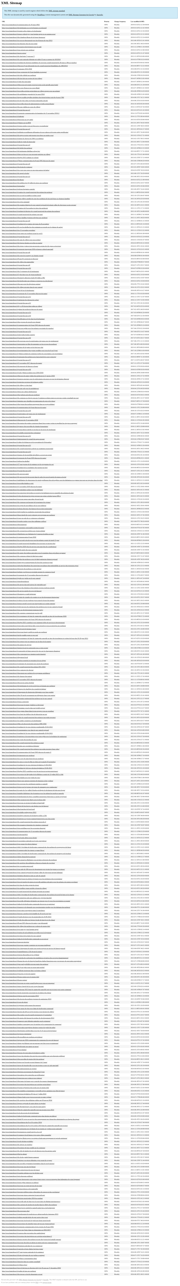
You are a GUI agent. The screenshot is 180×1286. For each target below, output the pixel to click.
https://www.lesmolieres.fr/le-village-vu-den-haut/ (17, 385)
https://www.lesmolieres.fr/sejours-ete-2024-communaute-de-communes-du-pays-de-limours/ (30, 1040)
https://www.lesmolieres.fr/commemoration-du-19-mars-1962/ (21, 24)
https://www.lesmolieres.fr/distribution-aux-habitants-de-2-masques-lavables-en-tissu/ (28, 534)
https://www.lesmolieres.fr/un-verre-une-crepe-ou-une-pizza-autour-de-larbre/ (25, 170)
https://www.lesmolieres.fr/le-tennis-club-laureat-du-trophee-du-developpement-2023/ (28, 1018)
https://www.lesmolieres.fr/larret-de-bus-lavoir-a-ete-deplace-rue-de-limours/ (25, 806)
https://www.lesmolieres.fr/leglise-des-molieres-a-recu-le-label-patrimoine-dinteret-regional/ (30, 559)
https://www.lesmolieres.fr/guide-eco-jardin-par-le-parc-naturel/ (21, 578)
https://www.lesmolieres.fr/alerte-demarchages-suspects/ (19, 856)
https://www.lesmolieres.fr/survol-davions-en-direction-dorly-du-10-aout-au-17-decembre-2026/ (31, 1268)
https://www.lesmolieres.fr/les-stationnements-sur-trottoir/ (19, 1068)
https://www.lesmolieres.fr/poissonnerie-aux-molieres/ (18, 755)
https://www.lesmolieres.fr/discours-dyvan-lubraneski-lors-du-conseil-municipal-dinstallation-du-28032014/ (35, 66)
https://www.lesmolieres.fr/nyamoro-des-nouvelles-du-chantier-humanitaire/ (25, 426)
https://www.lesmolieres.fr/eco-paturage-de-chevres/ (17, 670)
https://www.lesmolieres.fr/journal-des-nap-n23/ (16, 452)
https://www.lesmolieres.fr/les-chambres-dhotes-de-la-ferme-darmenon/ (23, 37)
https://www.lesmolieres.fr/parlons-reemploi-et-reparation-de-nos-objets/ (24, 660)
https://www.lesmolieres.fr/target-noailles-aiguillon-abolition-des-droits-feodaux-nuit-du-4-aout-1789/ (33, 97)
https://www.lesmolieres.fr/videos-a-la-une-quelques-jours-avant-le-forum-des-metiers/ (28, 600)
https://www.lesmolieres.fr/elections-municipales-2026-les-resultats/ (22, 1198)
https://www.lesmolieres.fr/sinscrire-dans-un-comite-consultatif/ (21, 1261)
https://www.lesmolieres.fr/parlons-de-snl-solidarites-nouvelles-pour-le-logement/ (26, 932)
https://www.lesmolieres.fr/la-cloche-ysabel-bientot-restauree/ (20, 1157)
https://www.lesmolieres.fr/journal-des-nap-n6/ (16, 221)
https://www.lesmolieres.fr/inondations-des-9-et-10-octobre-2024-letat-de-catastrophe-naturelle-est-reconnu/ (35, 1125)
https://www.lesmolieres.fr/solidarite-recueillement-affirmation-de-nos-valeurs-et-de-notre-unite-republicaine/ (35, 132)
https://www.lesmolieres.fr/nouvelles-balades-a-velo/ (18, 483)
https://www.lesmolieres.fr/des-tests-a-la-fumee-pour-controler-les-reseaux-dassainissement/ (29, 1081)
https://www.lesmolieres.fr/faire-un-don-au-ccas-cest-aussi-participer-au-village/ (26, 154)
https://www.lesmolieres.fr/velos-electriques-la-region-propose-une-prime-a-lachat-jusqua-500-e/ (31, 496)
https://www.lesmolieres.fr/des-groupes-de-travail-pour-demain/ (21, 322)
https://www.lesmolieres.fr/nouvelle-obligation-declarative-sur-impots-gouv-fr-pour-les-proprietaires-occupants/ (36, 901)
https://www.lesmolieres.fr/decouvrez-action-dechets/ (18, 682)
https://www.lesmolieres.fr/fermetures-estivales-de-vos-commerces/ (22, 1246)
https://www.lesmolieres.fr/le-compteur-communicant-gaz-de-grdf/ (22, 613)
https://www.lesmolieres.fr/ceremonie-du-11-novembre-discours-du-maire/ (24, 293)
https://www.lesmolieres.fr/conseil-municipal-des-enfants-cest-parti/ (22, 214)
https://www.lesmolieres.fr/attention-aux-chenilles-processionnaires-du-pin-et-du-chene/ (28, 401)
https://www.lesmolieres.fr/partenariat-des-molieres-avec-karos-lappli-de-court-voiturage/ (29, 357)
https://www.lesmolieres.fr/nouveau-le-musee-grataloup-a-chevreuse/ (23, 705)
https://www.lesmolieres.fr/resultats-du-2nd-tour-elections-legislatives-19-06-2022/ (27, 768)
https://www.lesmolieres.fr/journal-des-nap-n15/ (16, 331)
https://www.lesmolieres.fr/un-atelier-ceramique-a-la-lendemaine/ (21, 720)
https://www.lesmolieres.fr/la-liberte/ (13, 179)
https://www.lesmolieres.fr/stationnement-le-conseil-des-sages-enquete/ (23, 439)
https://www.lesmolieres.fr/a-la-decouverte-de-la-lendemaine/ (20, 1113)
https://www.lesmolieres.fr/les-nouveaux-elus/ (16, 1211)
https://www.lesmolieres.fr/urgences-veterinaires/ (16, 1034)
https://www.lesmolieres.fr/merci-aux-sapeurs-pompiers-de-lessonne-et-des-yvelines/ (27, 781)
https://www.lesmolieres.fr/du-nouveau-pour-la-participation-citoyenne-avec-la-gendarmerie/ (30, 341)
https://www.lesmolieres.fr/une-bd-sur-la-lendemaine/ (18, 290)
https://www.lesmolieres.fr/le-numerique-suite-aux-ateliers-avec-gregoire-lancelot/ (27, 898)
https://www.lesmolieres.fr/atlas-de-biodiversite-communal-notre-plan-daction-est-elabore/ (29, 1116)
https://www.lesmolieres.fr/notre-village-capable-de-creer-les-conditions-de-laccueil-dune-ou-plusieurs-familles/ (36, 198)
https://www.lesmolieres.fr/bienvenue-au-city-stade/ (17, 119)
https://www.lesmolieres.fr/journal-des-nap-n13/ (16, 312)
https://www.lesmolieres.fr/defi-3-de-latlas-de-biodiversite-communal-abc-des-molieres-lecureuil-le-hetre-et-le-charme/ (38, 894)
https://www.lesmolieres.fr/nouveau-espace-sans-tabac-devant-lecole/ (23, 499)
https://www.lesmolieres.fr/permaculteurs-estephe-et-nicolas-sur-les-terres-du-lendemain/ (29, 429)
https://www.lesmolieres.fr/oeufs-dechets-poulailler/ (17, 1141)
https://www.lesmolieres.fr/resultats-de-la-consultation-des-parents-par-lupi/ (25, 467)
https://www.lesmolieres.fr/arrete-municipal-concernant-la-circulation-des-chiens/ (26, 992)
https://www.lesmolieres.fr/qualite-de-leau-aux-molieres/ (19, 1271)
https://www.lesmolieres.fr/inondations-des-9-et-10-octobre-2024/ (22, 1122)
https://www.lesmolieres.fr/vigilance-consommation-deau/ (19, 1258)
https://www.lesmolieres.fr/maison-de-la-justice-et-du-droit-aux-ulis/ (22, 347)
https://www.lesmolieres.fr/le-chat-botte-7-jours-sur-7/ (18, 56)
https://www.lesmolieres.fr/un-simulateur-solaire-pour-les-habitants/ (22, 489)
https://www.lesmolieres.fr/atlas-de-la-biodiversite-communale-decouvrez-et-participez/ (28, 904)
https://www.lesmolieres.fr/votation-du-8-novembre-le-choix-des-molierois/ (25, 208)
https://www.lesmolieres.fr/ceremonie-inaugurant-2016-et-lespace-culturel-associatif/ (27, 249)
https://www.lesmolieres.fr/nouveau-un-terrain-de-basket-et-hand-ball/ (23, 803)
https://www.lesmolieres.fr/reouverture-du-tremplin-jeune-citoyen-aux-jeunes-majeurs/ (28, 1223)
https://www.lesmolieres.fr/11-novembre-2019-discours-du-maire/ (22, 486)
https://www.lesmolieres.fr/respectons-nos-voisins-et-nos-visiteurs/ (22, 1078)
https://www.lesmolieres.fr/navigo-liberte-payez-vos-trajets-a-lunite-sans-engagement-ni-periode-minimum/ (34, 1138)
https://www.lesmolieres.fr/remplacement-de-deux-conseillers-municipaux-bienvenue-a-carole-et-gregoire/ (34, 796)
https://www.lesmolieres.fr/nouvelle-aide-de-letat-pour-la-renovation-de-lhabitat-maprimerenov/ (31, 1201)
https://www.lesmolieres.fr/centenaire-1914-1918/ (17, 69)
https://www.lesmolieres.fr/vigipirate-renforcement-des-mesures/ (21, 1005)
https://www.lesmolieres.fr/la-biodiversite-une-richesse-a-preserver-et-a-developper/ (27, 281)
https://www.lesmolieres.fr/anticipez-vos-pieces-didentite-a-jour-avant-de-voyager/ (27, 1160)
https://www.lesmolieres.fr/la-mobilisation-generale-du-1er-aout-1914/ (23, 94)
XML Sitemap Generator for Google (81, 15)
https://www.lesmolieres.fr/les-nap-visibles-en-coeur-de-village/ (21, 107)
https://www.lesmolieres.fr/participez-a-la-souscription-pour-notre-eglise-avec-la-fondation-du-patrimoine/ (34, 736)
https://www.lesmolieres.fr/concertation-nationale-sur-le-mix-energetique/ (24, 841)
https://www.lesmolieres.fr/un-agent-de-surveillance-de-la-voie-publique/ (24, 505)
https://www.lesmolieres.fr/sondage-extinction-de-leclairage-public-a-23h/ (24, 815)
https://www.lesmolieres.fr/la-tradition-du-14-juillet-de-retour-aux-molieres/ (25, 183)
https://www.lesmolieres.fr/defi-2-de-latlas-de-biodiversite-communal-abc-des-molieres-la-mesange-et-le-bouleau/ (36, 853)
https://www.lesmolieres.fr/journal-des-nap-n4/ (16, 164)
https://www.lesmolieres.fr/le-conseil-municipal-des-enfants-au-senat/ (23, 743)
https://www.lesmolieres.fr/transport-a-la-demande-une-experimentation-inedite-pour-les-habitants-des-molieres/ (36, 907)
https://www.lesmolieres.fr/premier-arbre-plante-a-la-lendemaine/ (21, 31)
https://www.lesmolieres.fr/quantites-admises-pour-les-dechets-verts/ (22, 1173)
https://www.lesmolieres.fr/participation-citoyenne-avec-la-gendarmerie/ (24, 414)
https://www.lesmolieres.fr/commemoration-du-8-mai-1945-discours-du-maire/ (26, 325)
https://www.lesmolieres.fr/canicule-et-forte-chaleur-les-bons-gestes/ (22, 1249)
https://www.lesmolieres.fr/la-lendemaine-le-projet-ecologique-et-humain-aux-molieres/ (28, 686)
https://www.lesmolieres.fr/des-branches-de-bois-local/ (18, 809)
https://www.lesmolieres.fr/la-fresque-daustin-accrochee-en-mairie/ (22, 243)
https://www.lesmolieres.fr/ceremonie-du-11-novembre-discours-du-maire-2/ (25, 575)
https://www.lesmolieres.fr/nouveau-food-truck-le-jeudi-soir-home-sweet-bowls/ (26, 1220)
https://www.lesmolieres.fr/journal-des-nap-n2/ (16, 129)
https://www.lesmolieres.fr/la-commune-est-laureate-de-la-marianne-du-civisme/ (26, 502)
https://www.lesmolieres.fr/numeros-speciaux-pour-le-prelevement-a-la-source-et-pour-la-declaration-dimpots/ (35, 379)
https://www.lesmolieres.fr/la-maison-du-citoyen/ (16, 645)
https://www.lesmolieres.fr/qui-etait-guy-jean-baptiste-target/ (20, 929)
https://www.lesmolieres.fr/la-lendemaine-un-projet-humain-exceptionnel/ (24, 28)
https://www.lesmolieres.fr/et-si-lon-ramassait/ (16, 202)
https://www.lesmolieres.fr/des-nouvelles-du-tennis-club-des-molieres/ (23, 1059)
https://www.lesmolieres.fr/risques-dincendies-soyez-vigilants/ (20, 955)
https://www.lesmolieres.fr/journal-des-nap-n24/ (16, 471)
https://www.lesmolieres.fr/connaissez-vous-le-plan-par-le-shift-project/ (23, 708)
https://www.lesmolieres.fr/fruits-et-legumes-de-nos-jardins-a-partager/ (23, 1255)
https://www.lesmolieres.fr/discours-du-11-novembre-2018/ (20, 420)
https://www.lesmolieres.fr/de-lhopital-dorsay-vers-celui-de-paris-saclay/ (24, 1106)
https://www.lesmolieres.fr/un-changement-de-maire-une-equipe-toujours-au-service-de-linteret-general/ (33, 948)
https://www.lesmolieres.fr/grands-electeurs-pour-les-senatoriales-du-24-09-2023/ (26, 917)
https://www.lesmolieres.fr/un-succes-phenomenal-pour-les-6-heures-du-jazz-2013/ (27, 40)
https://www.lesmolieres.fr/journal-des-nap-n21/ (16, 436)
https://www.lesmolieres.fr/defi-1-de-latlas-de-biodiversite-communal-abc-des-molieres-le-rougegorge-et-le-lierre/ (36, 847)
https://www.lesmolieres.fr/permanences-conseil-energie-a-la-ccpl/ (22, 1132)
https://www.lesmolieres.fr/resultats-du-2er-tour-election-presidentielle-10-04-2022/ (27, 733)
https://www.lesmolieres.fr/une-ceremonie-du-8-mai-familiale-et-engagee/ (24, 72)
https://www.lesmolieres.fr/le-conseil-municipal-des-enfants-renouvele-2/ (24, 822)
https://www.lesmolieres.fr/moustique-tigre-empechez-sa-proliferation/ (23, 1075)
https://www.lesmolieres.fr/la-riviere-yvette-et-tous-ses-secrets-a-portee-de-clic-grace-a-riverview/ (31, 246)
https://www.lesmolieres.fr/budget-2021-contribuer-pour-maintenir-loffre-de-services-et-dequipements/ (33, 622)
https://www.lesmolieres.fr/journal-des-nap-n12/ (16, 303)
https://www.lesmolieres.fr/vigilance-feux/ (14, 1265)
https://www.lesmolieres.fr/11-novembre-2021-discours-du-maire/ (22, 679)
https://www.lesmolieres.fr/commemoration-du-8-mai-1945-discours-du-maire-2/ (26, 619)
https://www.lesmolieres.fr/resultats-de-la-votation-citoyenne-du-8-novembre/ (25, 224)
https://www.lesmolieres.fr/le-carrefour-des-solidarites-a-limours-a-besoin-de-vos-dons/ (28, 863)
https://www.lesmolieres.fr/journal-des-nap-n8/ (16, 252)
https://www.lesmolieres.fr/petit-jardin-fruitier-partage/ (18, 334)
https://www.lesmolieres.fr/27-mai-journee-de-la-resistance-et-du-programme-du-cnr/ (28, 464)
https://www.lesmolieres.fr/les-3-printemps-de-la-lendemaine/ (20, 271)
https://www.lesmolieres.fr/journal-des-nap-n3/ (16, 145)
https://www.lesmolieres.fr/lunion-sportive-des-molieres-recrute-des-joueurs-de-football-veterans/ (31, 1239)
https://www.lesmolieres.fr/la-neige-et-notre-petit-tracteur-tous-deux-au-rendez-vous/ (27, 135)
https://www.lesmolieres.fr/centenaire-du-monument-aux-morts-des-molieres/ (25, 663)
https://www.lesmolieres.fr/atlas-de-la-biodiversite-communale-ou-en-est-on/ (25, 939)
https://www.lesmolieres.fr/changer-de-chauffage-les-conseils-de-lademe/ (24, 689)
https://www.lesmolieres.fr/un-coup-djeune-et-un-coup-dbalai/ (21, 88)
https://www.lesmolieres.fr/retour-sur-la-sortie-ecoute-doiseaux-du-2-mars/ (24, 1062)
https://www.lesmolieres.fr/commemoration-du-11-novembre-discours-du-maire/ (26, 831)
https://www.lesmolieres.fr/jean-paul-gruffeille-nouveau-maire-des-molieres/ (25, 964)
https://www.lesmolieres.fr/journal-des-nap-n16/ (16, 338)
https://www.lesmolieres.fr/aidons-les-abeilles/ (16, 461)
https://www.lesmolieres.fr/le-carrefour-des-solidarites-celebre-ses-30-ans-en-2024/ (27, 1100)
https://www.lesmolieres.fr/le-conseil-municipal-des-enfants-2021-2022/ (24, 667)
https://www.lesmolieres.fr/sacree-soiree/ (14, 53)
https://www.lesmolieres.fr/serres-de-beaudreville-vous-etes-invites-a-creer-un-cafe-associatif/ (30, 1065)
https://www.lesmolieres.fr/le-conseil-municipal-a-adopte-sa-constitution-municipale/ (27, 448)
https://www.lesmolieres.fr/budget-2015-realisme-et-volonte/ (20, 157)
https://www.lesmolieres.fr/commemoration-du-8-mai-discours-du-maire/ (24, 407)
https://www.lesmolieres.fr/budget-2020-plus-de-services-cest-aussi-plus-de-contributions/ (29, 546)
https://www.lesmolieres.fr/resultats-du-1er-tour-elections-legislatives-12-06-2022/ (27, 765)
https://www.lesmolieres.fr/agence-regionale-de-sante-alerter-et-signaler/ (24, 1103)
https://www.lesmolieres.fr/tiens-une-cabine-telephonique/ (19, 391)
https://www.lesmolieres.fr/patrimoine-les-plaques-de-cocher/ (20, 300)
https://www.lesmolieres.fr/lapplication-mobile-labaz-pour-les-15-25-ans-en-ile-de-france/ (29, 1030)
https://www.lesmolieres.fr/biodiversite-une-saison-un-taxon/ (20, 1046)
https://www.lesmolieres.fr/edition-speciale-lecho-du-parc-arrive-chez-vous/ (25, 1217)
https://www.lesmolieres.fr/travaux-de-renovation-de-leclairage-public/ (23, 1053)
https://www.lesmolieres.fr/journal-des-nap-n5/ (16, 176)
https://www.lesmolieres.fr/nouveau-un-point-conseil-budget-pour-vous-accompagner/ (28, 983)
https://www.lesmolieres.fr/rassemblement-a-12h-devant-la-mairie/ (22, 951)
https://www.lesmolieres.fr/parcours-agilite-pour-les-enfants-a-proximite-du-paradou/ (28, 328)
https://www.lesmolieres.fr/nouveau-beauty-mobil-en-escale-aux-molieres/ (24, 632)
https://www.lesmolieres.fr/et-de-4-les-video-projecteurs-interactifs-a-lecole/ (25, 100)
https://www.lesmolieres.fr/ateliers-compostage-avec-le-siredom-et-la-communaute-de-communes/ (31, 1024)
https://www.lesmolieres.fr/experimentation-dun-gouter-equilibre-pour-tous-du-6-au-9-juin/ (30, 350)
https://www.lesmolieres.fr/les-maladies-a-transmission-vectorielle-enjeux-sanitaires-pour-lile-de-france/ (33, 1091)
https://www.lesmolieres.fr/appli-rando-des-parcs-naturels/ (19, 550)
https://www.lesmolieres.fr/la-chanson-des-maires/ (17, 676)
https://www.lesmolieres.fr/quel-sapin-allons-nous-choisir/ (19, 837)
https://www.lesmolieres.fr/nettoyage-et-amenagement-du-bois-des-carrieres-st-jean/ (27, 562)
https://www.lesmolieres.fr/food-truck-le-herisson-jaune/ (19, 629)
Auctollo (100, 15)
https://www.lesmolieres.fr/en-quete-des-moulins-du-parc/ (19, 739)
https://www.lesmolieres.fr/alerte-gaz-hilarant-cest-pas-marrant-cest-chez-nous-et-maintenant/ (30, 1043)
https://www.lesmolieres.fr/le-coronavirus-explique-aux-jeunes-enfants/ (23, 531)
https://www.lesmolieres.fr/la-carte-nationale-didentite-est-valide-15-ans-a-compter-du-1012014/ (31, 59)
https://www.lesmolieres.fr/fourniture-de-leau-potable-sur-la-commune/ (23, 1148)
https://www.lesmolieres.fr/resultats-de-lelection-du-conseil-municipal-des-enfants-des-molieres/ (31, 211)
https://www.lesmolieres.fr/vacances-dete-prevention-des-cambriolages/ (23, 1233)
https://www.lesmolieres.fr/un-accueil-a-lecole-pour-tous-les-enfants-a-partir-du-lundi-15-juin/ (30, 540)
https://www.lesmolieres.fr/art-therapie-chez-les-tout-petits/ (19, 43)
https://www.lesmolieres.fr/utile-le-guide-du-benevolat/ (18, 141)
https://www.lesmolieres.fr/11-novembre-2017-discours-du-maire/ (22, 363)
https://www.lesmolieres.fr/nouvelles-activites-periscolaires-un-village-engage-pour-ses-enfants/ (31, 91)
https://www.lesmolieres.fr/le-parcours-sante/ (15, 474)
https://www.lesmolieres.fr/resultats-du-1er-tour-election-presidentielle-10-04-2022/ (27, 727)
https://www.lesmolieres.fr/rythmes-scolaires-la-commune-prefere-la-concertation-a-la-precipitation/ (32, 353)
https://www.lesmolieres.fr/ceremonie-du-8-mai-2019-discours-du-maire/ (24, 458)
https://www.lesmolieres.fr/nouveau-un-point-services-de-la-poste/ (22, 1185)
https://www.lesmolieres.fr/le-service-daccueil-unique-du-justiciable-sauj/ (24, 584)
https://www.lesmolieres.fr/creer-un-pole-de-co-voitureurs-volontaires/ (23, 518)
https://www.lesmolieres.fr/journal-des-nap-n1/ (16, 110)
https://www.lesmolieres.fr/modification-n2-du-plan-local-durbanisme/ (23, 319)
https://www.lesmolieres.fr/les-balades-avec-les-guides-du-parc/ (21, 777)
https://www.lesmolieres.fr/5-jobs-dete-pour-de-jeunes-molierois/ (21, 274)
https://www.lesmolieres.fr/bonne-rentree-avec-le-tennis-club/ (20, 977)
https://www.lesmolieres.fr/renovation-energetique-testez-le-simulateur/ (23, 910)
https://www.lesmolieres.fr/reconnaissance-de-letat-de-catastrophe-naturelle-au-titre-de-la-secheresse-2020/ (34, 616)
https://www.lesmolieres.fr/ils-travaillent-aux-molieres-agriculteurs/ (22, 1037)
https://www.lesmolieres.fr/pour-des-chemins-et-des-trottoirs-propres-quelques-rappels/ (28, 588)
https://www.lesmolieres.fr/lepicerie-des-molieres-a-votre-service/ (21, 569)
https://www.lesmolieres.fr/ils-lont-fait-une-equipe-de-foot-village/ (22, 78)
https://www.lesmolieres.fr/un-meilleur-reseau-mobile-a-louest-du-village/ (24, 888)
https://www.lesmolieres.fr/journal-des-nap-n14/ (16, 315)
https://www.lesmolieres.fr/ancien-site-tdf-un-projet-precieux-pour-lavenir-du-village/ (28, 1011)
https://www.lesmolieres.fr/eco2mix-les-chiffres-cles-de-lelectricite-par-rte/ (24, 714)
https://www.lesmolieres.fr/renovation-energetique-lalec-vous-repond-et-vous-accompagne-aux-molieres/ (34, 626)
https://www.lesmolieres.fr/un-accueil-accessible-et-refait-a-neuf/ (21, 195)
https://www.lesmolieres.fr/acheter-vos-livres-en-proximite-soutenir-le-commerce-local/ (28, 572)
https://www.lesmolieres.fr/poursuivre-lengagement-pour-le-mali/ (22, 47)
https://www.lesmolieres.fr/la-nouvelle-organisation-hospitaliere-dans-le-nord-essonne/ (28, 1163)
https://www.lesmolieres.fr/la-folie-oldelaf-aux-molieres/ (19, 75)
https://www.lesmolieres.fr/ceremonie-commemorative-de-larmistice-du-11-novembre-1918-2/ (30, 113)
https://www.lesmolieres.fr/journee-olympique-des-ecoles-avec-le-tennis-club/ (25, 1087)
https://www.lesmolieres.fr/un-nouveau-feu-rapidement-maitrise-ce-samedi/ (25, 784)
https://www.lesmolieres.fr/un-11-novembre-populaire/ (18, 230)
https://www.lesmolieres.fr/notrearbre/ (13, 186)
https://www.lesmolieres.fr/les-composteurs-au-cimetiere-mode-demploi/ (24, 654)
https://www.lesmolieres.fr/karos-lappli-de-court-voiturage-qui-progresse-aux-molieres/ (28, 515)
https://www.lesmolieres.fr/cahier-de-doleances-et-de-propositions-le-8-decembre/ (27, 442)
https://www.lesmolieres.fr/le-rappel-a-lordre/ (15, 173)
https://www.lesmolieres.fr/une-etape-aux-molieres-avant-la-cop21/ (22, 233)
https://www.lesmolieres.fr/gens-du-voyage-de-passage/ (18, 974)
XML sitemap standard (57, 11)
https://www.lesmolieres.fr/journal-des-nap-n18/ (16, 369)
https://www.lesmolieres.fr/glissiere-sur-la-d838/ (16, 123)
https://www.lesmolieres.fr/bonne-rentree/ (14, 980)
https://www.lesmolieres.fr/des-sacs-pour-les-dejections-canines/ (21, 284)
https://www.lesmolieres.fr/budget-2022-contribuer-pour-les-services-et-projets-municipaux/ (30, 771)
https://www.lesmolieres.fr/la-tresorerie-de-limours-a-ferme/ (20, 366)
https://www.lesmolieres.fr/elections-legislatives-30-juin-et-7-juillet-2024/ (24, 1094)
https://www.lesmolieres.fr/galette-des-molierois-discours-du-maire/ (22, 309)
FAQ (36, 1282)
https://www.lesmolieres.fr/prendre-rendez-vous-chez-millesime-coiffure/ (24, 521)
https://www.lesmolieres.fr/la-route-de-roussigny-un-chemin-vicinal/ (22, 255)
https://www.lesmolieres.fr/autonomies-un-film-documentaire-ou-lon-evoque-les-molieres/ (29, 344)
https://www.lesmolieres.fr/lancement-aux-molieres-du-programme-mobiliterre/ (26, 673)
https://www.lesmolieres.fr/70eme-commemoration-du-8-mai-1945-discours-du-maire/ (28, 160)
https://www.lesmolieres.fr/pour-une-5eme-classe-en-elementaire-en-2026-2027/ (26, 1230)
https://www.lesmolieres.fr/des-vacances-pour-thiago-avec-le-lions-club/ (24, 800)
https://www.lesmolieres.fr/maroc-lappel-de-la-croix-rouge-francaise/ (23, 986)
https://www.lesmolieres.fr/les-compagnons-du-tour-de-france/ (21, 1170)
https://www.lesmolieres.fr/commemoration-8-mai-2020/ (19, 537)
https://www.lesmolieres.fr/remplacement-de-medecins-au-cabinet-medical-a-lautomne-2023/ (30, 1214)
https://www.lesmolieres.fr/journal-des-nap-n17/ (16, 360)
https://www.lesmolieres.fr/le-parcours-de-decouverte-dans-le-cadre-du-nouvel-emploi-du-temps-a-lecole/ (34, 477)
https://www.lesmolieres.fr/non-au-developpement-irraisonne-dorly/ (22, 610)
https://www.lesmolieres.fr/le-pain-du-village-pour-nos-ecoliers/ (21, 240)
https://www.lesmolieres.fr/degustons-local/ (15, 657)
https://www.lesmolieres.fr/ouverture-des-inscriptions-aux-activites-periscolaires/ (26, 1084)
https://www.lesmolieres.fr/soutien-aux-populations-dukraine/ (20, 746)
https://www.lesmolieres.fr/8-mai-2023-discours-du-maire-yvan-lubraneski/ (25, 923)
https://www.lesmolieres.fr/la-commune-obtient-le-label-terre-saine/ (22, 556)
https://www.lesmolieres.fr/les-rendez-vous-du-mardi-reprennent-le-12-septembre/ (27, 1015)
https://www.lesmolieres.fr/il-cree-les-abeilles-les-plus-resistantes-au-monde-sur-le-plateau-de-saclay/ (32, 227)
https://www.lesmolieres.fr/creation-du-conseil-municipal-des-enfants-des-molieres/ (27, 192)
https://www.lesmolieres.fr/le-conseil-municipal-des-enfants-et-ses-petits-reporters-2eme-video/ (30, 749)
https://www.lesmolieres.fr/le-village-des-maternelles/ (18, 262)
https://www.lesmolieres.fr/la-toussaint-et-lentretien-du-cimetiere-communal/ (25, 825)
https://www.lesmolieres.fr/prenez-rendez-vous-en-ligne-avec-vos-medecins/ (25, 126)
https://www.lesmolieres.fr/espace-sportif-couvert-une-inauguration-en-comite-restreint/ (28, 603)
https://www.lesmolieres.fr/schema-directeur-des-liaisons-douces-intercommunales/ (27, 508)
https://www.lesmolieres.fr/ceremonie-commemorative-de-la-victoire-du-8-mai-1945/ (28, 1227)
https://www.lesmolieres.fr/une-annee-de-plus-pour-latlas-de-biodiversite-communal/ (27, 1008)
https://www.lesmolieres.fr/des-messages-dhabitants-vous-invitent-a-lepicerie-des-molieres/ (29, 860)
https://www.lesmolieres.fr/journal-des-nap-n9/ (16, 265)
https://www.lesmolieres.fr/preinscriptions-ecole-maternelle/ (20, 1189)
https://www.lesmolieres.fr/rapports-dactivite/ (15, 942)
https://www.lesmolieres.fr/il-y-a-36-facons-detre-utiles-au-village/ (22, 306)
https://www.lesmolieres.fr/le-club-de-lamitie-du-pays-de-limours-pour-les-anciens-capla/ (29, 1151)
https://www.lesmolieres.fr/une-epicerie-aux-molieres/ (18, 50)
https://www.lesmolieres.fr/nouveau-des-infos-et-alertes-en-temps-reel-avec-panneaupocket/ (30, 1242)
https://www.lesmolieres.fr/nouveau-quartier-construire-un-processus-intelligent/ (26, 945)
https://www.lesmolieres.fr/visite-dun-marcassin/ (16, 81)
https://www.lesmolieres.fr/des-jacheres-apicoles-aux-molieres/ (21, 395)
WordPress (41, 15)
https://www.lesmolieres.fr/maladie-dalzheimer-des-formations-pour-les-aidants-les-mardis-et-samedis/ (33, 793)
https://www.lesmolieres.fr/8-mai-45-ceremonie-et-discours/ (20, 259)
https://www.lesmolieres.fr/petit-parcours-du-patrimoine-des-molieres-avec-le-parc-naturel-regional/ (32, 607)
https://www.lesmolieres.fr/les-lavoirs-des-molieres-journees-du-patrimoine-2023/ (26, 999)
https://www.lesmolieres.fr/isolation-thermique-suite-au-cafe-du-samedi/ (23, 875)
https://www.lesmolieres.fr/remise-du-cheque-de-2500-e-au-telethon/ (23, 138)
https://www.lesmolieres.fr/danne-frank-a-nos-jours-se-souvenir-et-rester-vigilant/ (26, 1097)
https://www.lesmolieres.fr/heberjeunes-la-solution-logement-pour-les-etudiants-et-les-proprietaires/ (32, 879)
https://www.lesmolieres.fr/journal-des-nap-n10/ (16, 268)
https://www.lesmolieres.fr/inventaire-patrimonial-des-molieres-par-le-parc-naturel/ (27, 698)
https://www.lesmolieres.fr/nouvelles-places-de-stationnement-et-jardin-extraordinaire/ (28, 104)
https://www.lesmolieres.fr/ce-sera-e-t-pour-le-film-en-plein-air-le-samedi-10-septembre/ (29, 762)
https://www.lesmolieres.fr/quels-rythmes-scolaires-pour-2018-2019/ (22, 372)
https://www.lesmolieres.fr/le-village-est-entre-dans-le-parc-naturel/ (22, 287)
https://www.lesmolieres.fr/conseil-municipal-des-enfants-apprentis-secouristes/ (26, 891)
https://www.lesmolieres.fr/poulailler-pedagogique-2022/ (19, 812)
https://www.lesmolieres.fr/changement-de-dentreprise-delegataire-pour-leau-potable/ (28, 692)
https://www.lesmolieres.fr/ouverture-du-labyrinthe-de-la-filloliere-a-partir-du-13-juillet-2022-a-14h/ (32, 774)
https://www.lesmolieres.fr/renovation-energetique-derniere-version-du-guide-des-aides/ (28, 1027)
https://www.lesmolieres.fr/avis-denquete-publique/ (17, 1176)
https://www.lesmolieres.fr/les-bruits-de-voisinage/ (17, 167)
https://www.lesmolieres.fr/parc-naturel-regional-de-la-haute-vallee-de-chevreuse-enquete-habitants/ (32, 872)
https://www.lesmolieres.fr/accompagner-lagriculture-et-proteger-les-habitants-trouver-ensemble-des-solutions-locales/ (38, 493)
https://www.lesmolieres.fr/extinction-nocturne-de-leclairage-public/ (22, 382)
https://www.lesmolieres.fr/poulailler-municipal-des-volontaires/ (21, 433)
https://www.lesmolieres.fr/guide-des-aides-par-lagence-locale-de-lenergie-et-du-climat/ (28, 920)
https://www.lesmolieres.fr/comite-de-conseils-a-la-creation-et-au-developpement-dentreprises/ (30, 597)
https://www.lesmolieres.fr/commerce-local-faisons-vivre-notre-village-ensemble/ (26, 1135)
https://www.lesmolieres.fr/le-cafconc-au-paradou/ (17, 1144)
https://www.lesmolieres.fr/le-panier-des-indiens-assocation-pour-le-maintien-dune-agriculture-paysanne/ (34, 553)
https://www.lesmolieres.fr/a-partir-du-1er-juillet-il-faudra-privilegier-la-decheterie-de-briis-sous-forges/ (33, 790)
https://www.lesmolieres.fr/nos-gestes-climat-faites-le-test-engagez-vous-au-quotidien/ (28, 711)
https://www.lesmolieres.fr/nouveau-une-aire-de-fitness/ (19, 1166)
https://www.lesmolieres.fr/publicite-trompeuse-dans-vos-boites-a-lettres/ (24, 970)
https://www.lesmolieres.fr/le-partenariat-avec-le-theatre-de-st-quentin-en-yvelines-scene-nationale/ (32, 1129)
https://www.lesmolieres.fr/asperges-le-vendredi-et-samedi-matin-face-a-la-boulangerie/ (28, 1208)
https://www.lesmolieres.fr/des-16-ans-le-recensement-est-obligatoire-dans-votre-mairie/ (28, 695)
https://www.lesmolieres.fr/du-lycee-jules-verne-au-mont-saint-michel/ (23, 967)
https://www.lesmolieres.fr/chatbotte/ (13, 116)
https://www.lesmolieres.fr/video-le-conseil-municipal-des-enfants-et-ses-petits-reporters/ (29, 717)
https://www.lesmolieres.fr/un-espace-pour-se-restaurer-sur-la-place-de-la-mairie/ (26, 641)
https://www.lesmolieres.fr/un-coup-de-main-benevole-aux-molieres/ (23, 758)
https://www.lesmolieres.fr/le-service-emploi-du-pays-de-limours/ (22, 591)
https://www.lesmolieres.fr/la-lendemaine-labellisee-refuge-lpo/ (21, 151)
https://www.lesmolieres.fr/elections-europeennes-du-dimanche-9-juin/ (23, 1072)
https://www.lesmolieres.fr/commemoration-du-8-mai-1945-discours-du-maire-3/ (26, 752)
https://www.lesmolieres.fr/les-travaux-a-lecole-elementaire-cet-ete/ (22, 1274)
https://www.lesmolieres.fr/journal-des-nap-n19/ (16, 410)
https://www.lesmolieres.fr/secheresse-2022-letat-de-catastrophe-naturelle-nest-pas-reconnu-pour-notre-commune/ (36, 989)
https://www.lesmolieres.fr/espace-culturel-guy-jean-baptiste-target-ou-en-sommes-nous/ (28, 34)
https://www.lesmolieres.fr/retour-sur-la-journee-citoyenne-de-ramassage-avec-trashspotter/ (29, 787)
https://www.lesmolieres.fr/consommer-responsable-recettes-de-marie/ (23, 527)
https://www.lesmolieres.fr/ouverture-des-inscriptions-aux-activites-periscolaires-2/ (27, 1236)
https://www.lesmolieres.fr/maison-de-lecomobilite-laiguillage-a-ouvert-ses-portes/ (27, 455)
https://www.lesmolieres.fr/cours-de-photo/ (15, 1002)
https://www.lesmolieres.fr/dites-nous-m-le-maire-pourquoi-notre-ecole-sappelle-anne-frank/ (30, 85)
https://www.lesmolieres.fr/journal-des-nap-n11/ (16, 297)
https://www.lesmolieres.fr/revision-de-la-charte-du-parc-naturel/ (21, 936)
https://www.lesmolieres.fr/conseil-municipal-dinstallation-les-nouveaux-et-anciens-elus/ (28, 543)
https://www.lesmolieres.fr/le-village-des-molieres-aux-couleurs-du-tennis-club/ (26, 926)
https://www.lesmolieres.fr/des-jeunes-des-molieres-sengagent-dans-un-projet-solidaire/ (28, 404)
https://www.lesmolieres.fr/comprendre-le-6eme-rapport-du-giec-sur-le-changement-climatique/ (31, 651)
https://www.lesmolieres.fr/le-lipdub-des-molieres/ (17, 148)
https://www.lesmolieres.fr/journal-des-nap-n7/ (16, 236)
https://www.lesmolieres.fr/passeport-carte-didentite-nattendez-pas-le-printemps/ (26, 1021)
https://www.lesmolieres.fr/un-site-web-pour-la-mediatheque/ (20, 388)
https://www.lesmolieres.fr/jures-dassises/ (14, 1049)
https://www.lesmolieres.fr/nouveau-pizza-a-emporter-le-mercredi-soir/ (23, 1195)
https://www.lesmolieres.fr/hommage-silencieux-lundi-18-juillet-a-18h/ (23, 278)
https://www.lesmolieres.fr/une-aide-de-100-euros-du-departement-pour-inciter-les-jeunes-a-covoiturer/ (33, 869)
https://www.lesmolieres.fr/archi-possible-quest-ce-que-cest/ (20, 635)
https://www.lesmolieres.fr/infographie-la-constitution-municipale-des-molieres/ (26, 512)
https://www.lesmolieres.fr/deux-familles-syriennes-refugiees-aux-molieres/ (24, 217)
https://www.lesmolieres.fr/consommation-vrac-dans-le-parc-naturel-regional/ (25, 730)
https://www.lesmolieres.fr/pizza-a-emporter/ (15, 701)
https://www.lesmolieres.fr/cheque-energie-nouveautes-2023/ (20, 996)
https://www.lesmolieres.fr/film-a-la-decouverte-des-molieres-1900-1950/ (24, 724)
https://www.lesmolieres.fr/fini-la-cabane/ (14, 1154)
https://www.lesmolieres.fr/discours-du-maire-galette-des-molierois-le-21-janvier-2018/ (28, 376)
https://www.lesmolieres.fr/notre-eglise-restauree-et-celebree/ (20, 1182)
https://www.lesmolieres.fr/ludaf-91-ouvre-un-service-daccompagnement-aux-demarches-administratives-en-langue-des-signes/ (40, 1119)
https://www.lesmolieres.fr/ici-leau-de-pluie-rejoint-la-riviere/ (20, 885)
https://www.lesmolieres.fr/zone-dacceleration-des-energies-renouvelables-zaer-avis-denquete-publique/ (33, 1056)
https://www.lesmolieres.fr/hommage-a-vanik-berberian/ (19, 594)
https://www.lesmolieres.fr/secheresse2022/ (15, 834)
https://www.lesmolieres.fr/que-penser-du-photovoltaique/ (19, 844)
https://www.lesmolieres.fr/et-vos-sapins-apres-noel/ (17, 866)
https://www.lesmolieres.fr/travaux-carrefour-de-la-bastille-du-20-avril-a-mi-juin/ (26, 913)
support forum (47, 1282)
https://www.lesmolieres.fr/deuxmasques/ (14, 524)
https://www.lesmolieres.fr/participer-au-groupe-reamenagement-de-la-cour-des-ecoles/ (28, 819)
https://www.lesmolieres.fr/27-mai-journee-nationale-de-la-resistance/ (23, 1252)
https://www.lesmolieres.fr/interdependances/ (15, 581)
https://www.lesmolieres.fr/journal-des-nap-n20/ (16, 417)
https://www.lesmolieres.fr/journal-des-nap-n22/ (16, 445)
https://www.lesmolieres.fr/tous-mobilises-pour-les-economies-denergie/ (23, 828)
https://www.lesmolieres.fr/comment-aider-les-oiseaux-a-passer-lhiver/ (23, 850)
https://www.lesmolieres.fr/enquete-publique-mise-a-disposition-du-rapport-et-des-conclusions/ (31, 1192)
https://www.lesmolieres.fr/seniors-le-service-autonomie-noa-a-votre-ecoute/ (25, 648)
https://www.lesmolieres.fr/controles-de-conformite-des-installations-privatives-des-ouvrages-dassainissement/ (35, 958)
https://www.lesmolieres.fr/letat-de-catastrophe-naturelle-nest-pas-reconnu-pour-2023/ (28, 1110)
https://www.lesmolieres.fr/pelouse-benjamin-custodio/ (18, 189)
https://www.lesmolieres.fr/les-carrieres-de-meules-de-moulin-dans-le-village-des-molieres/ (29, 1204)
